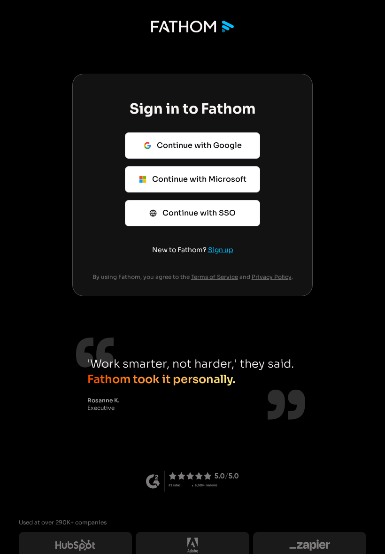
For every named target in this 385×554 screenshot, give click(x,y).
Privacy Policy (272, 276)
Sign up (220, 250)
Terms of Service (214, 276)
